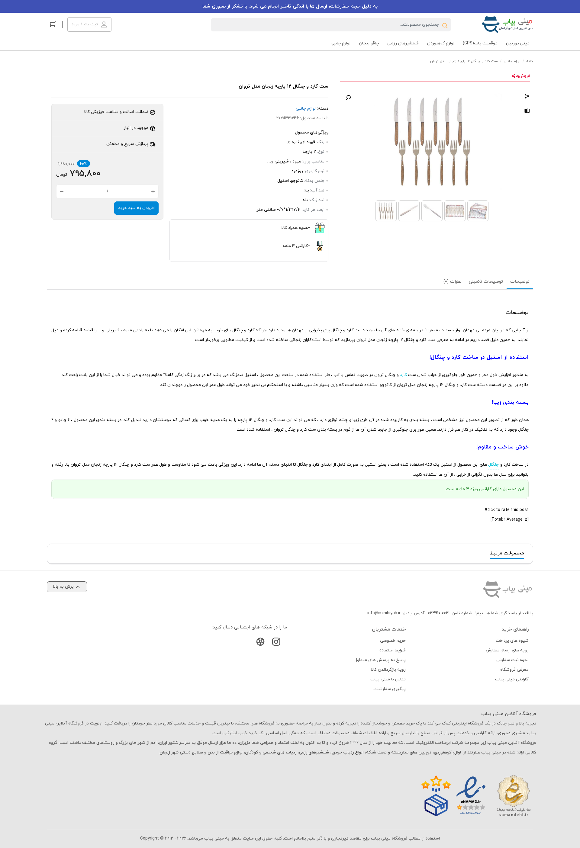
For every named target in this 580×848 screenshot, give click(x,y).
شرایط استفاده (392, 650)
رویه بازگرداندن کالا (388, 670)
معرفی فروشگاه (514, 670)
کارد (403, 375)
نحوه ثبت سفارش (512, 660)
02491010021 (439, 613)
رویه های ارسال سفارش (507, 650)
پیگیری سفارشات (389, 689)
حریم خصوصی (393, 641)
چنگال (493, 464)
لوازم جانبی (512, 61)
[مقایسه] (527, 112)
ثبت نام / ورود (84, 24)
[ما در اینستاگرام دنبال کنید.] (276, 643)
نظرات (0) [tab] (452, 281)
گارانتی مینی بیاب (512, 679)
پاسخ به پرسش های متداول (380, 660)
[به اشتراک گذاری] (527, 97)
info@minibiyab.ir (384, 613)
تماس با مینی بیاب (388, 679)
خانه (529, 61)
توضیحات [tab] (520, 281)
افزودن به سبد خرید (136, 208)
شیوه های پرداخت (512, 641)
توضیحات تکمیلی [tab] (486, 281)
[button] (348, 97)
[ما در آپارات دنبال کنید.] (260, 643)
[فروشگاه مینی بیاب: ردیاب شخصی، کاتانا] (507, 24)
